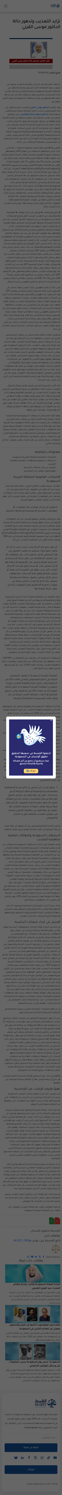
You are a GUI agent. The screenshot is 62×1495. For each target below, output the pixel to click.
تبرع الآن (32, 771)
